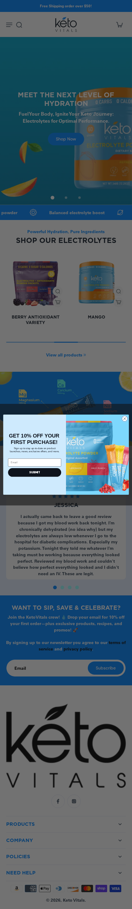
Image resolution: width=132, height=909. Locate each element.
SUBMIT (34, 472)
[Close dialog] (124, 418)
